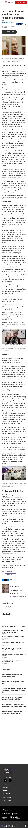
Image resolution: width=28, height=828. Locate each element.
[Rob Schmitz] (5, 588)
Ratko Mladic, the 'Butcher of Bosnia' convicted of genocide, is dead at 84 (12, 698)
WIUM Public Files (7, 794)
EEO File (5, 790)
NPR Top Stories (11, 574)
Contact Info (6, 787)
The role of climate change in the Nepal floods (13, 682)
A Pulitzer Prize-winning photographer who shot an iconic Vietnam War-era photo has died (14, 690)
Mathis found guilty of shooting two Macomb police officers (12, 675)
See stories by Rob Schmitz (18, 596)
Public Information (7, 800)
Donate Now (21, 2)
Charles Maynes (6, 22)
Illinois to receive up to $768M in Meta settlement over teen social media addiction (14, 705)
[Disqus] (14, 743)
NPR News (9, 571)
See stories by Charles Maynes (10, 607)
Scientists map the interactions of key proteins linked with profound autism (12, 712)
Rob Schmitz (9, 21)
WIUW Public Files (7, 797)
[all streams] (26, 826)
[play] (2, 826)
